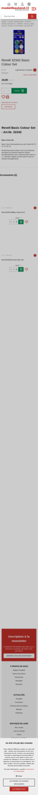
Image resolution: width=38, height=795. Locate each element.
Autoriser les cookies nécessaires (19, 782)
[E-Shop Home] (15, 10)
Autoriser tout (19, 789)
